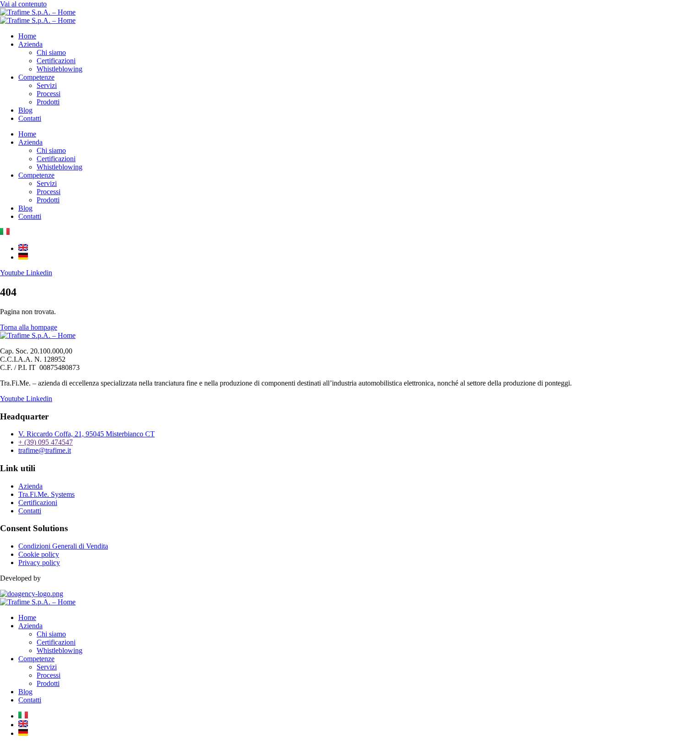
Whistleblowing (59, 69)
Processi (48, 94)
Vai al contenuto (23, 4)
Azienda (30, 44)
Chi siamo (51, 52)
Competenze (36, 77)
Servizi (47, 85)
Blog (25, 110)
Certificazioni (56, 61)
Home (27, 36)
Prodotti (48, 102)
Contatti (29, 118)
